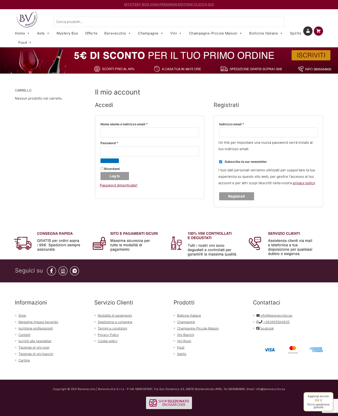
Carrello (322, 31)
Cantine (24, 360)
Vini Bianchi (185, 335)
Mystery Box (67, 33)
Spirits (295, 33)
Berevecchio (115, 33)
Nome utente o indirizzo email (131, 124)
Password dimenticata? (118, 185)
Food (22, 42)
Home (20, 33)
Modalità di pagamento (115, 315)
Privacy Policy (108, 335)
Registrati (236, 196)
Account (311, 31)
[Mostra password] (109, 160)
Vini (173, 33)
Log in (115, 176)
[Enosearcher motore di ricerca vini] (169, 402)
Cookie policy (107, 341)
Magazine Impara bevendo (38, 322)
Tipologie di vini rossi (33, 347)
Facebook (266, 328)
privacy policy (304, 183)
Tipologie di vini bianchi (35, 354)
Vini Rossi (184, 341)
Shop (22, 315)
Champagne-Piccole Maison (213, 33)
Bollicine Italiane (263, 33)
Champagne (148, 33)
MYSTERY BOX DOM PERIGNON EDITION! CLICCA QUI (169, 4)
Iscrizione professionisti (35, 328)
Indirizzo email (238, 124)
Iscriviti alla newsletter (35, 341)
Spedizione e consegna (115, 322)
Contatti (24, 335)
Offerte (91, 33)
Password (116, 143)
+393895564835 (275, 322)
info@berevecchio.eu (276, 315)
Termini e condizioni (112, 328)
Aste (41, 33)
